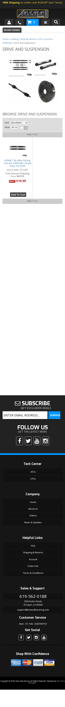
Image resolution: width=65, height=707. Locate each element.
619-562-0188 (33, 596)
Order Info (33, 566)
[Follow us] (28, 441)
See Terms (55, 2)
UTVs (33, 478)
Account (33, 559)
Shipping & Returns (33, 552)
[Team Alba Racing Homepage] (32, 14)
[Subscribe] (36, 441)
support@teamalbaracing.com (33, 609)
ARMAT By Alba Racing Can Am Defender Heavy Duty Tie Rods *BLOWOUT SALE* (17, 163)
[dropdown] (45, 22)
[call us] (19, 22)
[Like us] (19, 441)
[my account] (9, 22)
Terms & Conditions (33, 572)
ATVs (33, 471)
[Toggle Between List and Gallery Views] (24, 128)
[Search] (56, 22)
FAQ (33, 545)
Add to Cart (18, 194)
